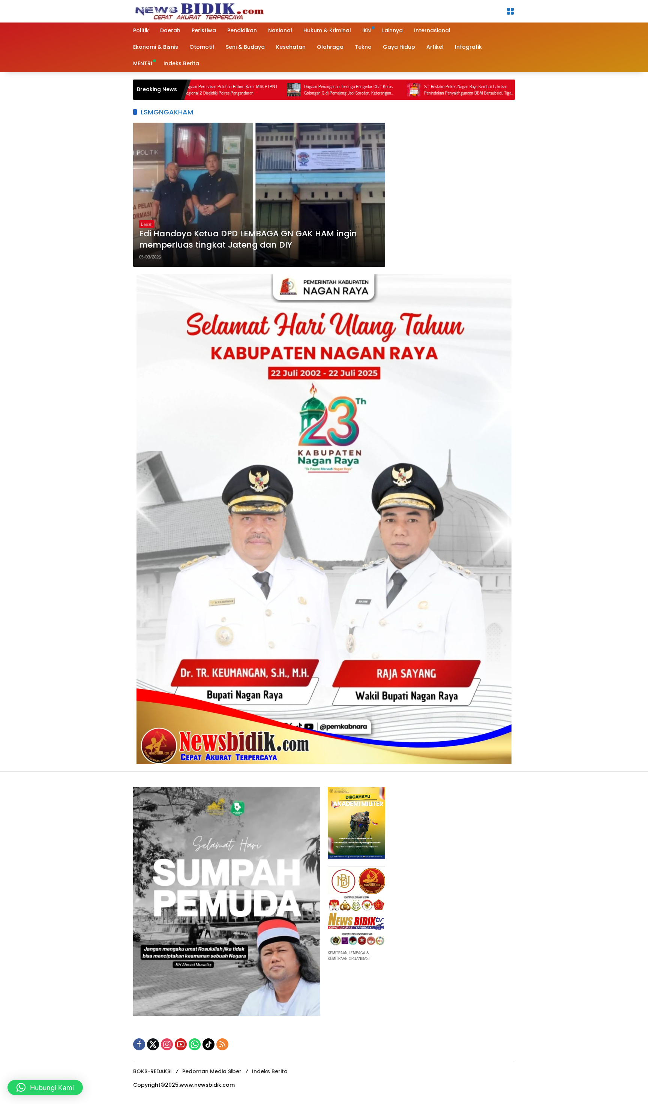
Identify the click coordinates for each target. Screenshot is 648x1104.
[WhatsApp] (195, 1044)
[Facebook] (139, 1044)
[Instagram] (167, 1044)
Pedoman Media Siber (212, 1071)
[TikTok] (208, 1044)
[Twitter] (153, 1044)
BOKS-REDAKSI (152, 1071)
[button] (45, 1087)
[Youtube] (181, 1044)
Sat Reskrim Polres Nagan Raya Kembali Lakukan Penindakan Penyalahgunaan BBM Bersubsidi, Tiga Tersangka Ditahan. (413, 89)
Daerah (146, 224)
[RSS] (222, 1044)
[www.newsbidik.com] (198, 10)
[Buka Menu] (510, 11)
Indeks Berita (270, 1071)
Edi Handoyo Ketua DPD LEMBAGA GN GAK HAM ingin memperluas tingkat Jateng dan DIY (248, 239)
